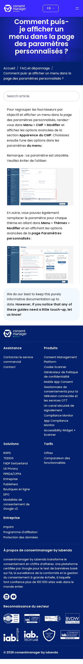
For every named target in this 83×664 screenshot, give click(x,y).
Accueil (9, 68)
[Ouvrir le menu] (77, 8)
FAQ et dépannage (35, 68)
